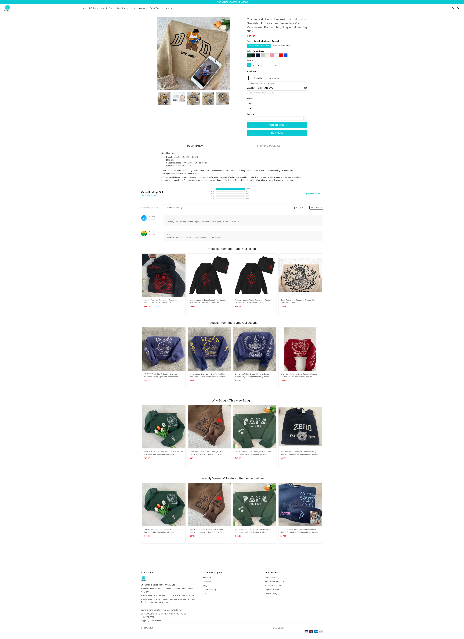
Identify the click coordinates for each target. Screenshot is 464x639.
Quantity (250, 114)
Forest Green (259, 51)
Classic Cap (106, 8)
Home (83, 8)
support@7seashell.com (151, 621)
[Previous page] (158, 98)
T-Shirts (92, 8)
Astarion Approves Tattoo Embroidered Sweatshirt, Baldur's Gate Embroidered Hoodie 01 (254, 301)
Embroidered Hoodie (281, 45)
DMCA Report (278, 628)
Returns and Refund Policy (276, 581)
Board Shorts (123, 8)
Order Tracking (156, 8)
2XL (270, 65)
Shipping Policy (271, 577)
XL (264, 65)
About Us (207, 577)
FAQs (205, 586)
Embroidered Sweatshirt (270, 41)
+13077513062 (147, 617)
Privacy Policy (271, 594)
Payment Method (272, 590)
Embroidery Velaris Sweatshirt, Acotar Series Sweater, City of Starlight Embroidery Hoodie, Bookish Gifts (252, 375)
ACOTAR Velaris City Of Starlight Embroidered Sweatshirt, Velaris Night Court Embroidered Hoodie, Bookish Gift (161, 375)
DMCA (206, 594)
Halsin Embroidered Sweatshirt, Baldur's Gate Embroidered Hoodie (297, 301)
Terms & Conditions (273, 586)
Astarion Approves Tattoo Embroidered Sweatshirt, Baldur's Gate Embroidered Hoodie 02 (209, 301)
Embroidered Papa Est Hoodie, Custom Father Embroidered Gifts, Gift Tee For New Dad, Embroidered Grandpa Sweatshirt (253, 453)
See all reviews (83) (148, 195)
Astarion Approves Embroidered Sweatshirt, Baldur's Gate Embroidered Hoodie (160, 301)
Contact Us (171, 8)
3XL (276, 65)
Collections (139, 8)
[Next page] (229, 98)
